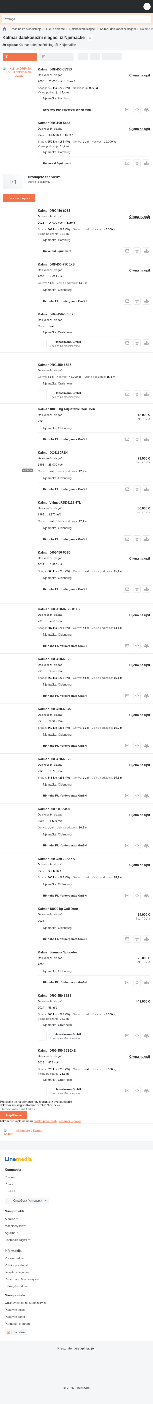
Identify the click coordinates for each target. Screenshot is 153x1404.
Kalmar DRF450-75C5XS (56, 264)
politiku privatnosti (45, 1121)
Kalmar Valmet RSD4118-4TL (59, 502)
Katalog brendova (16, 1286)
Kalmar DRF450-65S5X (55, 69)
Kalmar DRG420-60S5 (54, 759)
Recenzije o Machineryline (22, 1279)
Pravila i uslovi (14, 1258)
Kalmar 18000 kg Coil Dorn (58, 909)
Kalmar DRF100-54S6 (54, 809)
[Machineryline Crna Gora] (28, 6)
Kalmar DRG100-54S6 (54, 123)
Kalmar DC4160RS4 (53, 452)
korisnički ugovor (70, 1121)
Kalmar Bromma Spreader (57, 952)
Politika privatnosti (16, 1265)
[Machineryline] (4, 28)
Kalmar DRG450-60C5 (54, 709)
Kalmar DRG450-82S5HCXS (59, 609)
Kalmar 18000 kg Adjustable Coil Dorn (66, 409)
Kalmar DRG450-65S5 (54, 552)
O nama (10, 1177)
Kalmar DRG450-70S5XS (56, 859)
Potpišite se (14, 1115)
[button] (147, 6)
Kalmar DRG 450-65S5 (54, 365)
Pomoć (9, 1184)
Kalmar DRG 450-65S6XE (57, 314)
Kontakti (10, 1191)
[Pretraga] (147, 19)
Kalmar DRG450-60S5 (54, 210)
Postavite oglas (19, 198)
